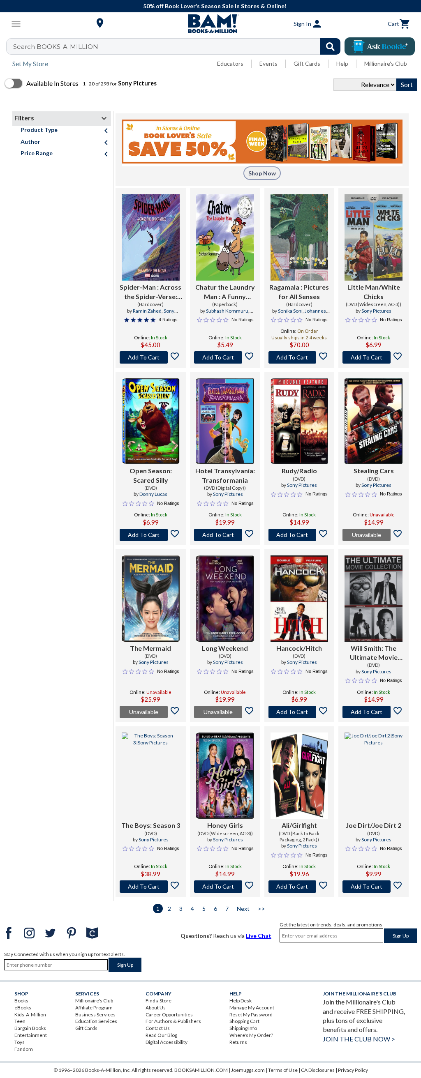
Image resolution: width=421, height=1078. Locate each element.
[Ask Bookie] (380, 46)
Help (342, 63)
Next (243, 908)
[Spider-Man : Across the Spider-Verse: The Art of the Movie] (151, 237)
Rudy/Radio (299, 471)
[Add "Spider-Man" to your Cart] (151, 357)
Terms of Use (283, 1070)
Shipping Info (243, 1028)
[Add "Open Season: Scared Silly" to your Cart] (151, 535)
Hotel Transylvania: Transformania (225, 475)
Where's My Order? (251, 1035)
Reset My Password (251, 1014)
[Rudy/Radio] (299, 421)
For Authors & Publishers (173, 1021)
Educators (230, 63)
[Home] (210, 23)
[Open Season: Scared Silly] (151, 421)
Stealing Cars (374, 471)
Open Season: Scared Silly (151, 475)
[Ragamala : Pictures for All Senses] (299, 237)
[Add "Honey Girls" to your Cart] (225, 886)
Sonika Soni (290, 311)
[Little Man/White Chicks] (373, 237)
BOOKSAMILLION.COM (201, 1070)
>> (261, 908)
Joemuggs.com (248, 1070)
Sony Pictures (157, 314)
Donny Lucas (153, 494)
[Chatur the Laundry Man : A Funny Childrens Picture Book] (225, 237)
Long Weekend (225, 648)
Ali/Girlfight (299, 825)
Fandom (23, 1049)
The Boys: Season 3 (150, 825)
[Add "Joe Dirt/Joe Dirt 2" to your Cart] (373, 886)
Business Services (95, 1014)
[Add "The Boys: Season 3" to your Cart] (151, 886)
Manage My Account (251, 1007)
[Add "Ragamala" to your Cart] (299, 357)
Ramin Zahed (147, 311)
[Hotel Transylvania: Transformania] (225, 421)
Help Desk (240, 1000)
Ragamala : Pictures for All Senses (299, 291)
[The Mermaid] (151, 598)
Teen (19, 1021)
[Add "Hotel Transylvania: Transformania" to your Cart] (225, 535)
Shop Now (262, 173)
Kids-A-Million (30, 1014)
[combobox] (179, 46)
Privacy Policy (353, 1070)
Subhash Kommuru (227, 311)
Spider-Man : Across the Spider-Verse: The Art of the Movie (150, 292)
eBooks (22, 1007)
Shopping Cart (244, 1021)
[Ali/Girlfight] (299, 775)
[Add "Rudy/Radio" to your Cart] (299, 535)
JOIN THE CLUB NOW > (359, 1039)
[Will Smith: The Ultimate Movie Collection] (373, 598)
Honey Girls (225, 825)
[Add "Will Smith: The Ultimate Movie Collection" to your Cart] (373, 712)
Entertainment (30, 1035)
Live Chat (258, 935)
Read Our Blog (161, 1035)
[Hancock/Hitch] (299, 598)
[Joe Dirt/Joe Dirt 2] (373, 775)
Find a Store (158, 1000)
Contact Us (158, 1028)
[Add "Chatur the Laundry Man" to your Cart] (225, 357)
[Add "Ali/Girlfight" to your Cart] (299, 886)
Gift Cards (307, 63)
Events (268, 63)
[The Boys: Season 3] (151, 775)
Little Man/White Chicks (373, 291)
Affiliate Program (94, 1007)
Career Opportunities (169, 1014)
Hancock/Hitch (299, 648)
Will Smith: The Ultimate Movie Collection (374, 653)
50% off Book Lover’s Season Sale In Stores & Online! (215, 5)
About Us (156, 1007)
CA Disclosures (318, 1070)
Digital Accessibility (166, 1042)
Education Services (96, 1021)
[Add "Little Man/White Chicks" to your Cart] (373, 357)
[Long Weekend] (225, 598)
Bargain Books (30, 1028)
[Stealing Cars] (373, 421)
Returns (238, 1042)
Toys (19, 1042)
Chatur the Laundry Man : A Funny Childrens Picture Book (225, 292)
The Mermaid (150, 648)
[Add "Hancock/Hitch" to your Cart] (299, 712)
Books (21, 1000)
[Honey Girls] (225, 775)
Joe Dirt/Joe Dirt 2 (373, 825)
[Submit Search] (330, 46)
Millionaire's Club (385, 63)
